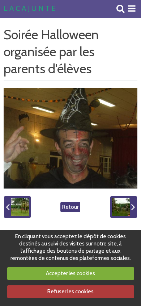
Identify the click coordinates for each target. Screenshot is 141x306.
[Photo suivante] (123, 207)
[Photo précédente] (17, 207)
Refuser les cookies (70, 291)
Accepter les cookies (70, 273)
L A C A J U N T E (29, 9)
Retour (70, 207)
